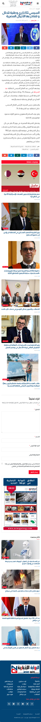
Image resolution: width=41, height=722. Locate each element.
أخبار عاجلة (32, 8)
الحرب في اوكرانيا (35, 692)
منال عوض (33, 20)
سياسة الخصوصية (28, 714)
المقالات (37, 694)
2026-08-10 (36, 312)
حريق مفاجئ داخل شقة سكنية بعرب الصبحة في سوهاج (22, 591)
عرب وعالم (23, 694)
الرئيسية (37, 714)
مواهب (10, 692)
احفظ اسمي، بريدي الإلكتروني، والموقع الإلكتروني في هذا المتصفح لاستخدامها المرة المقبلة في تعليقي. (22, 465)
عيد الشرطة (25, 149)
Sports (37, 681)
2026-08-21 (36, 650)
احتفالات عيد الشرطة (30, 146)
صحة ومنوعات (21, 692)
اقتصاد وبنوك (35, 689)
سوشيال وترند (21, 686)
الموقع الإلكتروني (34, 455)
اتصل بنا (18, 714)
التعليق (37, 409)
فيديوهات (9, 684)
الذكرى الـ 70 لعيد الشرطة (17, 146)
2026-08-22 (36, 566)
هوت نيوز (10, 694)
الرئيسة (38, 8)
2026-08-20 (36, 199)
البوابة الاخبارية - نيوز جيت (30, 717)
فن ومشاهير (6, 643)
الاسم (37, 437)
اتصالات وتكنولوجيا (34, 686)
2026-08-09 (36, 350)
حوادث (4, 587)
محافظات (5, 614)
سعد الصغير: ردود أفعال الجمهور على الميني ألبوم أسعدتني (21, 648)
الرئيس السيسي (34, 149)
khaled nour (17, 717)
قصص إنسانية (8, 686)
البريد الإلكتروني (34, 446)
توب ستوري (5, 379)
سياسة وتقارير (21, 689)
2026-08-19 (36, 276)
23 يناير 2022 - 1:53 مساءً (22, 20)
